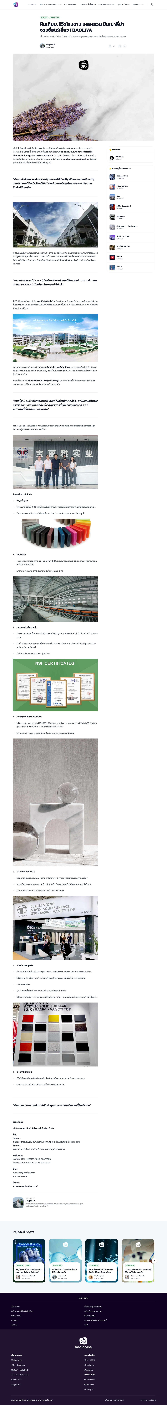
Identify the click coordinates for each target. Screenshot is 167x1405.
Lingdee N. (50, 45)
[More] (120, 46)
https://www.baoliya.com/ (25, 1186)
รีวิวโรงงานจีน (55, 18)
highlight (44, 18)
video (28, 1265)
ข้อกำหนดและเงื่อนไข (148, 1400)
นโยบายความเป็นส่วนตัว (114, 1400)
